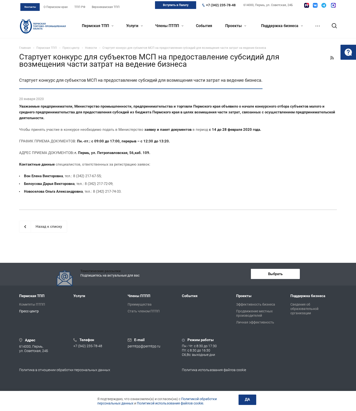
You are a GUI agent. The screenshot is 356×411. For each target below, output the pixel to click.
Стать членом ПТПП (144, 311)
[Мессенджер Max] (333, 5)
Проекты (234, 25)
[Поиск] (332, 26)
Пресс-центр (29, 311)
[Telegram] (323, 5)
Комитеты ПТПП (32, 304)
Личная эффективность (255, 322)
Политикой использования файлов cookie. (170, 403)
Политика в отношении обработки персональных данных (64, 370)
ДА (247, 399)
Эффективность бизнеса (255, 304)
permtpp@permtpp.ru (144, 346)
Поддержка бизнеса (280, 25)
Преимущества (140, 304)
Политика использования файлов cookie (214, 370)
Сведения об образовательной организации (304, 308)
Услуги (132, 25)
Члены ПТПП (167, 25)
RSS (332, 58)
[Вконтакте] (315, 5)
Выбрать (275, 274)
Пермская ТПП (96, 25)
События (204, 25)
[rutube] (306, 5)
